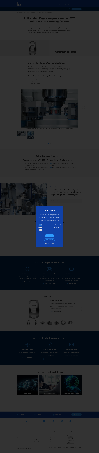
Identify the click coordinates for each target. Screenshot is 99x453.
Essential (57, 224)
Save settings (49, 239)
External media (55, 227)
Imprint (52, 243)
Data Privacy (47, 243)
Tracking (57, 230)
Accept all (49, 235)
